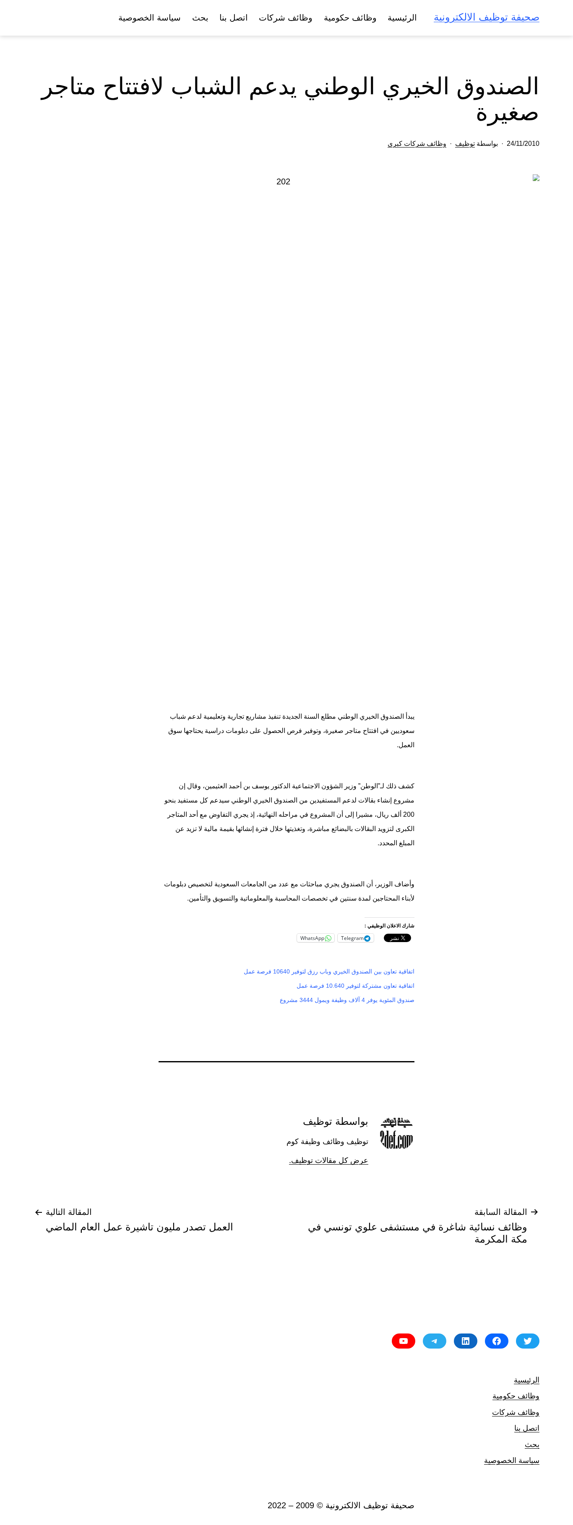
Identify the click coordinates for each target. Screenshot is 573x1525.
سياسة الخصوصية (149, 18)
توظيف (465, 143)
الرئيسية (402, 18)
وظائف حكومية (350, 18)
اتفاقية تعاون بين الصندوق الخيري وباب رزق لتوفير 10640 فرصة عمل (329, 971)
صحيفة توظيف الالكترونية (486, 17)
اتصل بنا (233, 18)
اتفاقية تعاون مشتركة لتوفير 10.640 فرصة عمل (355, 985)
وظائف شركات (286, 18)
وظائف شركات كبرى (417, 143)
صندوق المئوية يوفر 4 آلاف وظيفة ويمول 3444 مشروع (347, 1000)
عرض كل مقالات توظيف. (328, 1160)
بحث (200, 18)
